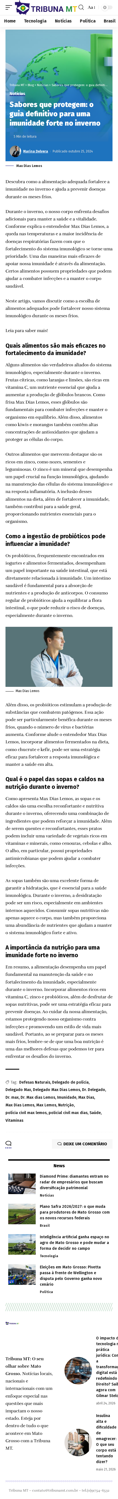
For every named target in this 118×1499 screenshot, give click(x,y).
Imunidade (66, 1097)
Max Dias (86, 1097)
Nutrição (66, 1105)
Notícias (17, 94)
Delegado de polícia (70, 1082)
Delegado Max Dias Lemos (56, 1089)
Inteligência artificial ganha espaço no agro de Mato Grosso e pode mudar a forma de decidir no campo (74, 1243)
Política (46, 1292)
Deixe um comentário (85, 1143)
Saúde (95, 1112)
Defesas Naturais (34, 1082)
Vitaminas (14, 1120)
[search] (81, 7)
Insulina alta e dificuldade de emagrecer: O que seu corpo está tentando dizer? (106, 1438)
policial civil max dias (68, 1112)
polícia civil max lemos (26, 1112)
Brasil (45, 1226)
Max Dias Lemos (19, 1105)
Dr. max (12, 1097)
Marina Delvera (35, 151)
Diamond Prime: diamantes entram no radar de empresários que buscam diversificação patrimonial (74, 1182)
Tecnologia (49, 1256)
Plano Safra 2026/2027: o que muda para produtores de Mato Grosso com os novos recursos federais (75, 1212)
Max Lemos (46, 1105)
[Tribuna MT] (46, 7)
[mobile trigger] (10, 7)
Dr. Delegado (93, 1089)
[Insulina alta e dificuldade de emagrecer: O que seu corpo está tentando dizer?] (78, 1442)
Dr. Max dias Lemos (38, 1097)
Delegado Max (18, 1089)
